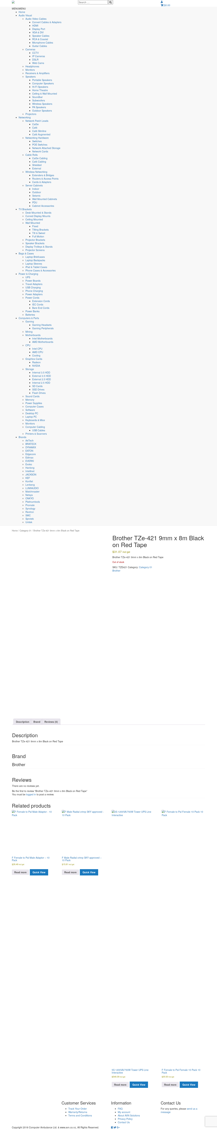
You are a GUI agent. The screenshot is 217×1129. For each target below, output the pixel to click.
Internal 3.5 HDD (41, 372)
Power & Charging (28, 273)
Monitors (30, 69)
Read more (20, 872)
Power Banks (32, 311)
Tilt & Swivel (38, 233)
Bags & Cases (26, 253)
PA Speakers (39, 107)
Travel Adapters (33, 284)
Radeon (36, 362)
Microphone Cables (42, 42)
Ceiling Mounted (34, 219)
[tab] (22, 722)
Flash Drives (39, 393)
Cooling (36, 355)
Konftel (29, 481)
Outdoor (36, 192)
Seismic (36, 195)
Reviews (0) (51, 721)
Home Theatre (40, 90)
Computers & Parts (29, 318)
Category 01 (25, 530)
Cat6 (34, 127)
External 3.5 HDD (41, 376)
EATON (29, 450)
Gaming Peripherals (43, 328)
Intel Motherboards (42, 338)
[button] (19, 8)
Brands (22, 437)
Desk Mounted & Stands (38, 212)
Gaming (29, 321)
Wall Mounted (32, 222)
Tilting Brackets (40, 229)
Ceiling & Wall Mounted (44, 93)
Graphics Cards (33, 359)
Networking (25, 117)
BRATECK (30, 444)
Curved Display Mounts (37, 216)
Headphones (32, 66)
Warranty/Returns (77, 1112)
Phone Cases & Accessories (40, 270)
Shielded (37, 165)
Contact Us (124, 1122)
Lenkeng (30, 484)
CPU (27, 345)
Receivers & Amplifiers (37, 73)
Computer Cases (34, 406)
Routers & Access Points (45, 178)
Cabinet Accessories (43, 205)
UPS (27, 277)
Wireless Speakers (42, 103)
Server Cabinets (34, 185)
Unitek (28, 522)
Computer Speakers (43, 83)
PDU (34, 202)
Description (22, 721)
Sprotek (29, 518)
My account (124, 1112)
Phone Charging (34, 290)
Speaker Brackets (34, 243)
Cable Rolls (31, 154)
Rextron (29, 512)
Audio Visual (25, 15)
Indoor (35, 188)
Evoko (28, 464)
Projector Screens (35, 250)
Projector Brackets (35, 239)
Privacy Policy (125, 1118)
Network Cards (40, 151)
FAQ (120, 1108)
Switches (37, 141)
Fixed (35, 226)
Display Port (38, 29)
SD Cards (37, 386)
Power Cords (32, 297)
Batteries (30, 314)
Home (22, 12)
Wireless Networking (36, 171)
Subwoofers (38, 100)
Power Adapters (34, 294)
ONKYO (29, 498)
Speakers (30, 76)
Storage (29, 369)
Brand (36, 721)
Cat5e (35, 124)
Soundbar (37, 97)
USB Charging (33, 287)
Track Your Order (77, 1108)
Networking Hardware (37, 137)
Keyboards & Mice (35, 420)
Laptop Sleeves (33, 263)
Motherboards (33, 335)
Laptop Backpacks (35, 260)
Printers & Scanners (36, 433)
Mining (29, 331)
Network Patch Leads (36, 120)
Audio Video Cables (35, 18)
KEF (27, 478)
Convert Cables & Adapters (46, 22)
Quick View (39, 872)
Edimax (29, 457)
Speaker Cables (40, 35)
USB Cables (38, 430)
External (36, 168)
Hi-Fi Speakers (40, 86)
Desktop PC (31, 413)
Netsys (29, 495)
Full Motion (38, 236)
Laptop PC (31, 416)
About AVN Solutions (129, 1115)
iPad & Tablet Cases (36, 267)
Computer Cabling (35, 427)
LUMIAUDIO (32, 488)
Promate (30, 505)
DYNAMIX (30, 447)
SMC (28, 515)
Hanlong (29, 467)
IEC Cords (37, 304)
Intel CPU (37, 348)
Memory (29, 399)
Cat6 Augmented (41, 134)
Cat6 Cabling (39, 161)
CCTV (35, 52)
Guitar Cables (39, 46)
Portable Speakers (42, 80)
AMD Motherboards (42, 342)
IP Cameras (38, 56)
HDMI (35, 25)
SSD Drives (38, 389)
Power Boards (33, 280)
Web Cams (38, 63)
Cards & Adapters (41, 182)
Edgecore (30, 454)
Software (30, 410)
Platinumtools (32, 501)
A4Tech (29, 440)
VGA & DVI (38, 32)
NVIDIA (36, 365)
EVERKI (29, 461)
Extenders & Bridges (43, 175)
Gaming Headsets (42, 325)
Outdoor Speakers (42, 110)
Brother (116, 570)
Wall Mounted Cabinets (44, 199)
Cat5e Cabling (39, 158)
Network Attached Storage (46, 148)
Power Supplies (33, 403)
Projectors (30, 114)
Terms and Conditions (80, 1115)
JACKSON (30, 474)
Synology (30, 508)
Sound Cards (32, 396)
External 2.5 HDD (41, 379)
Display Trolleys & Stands (39, 246)
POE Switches (39, 144)
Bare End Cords (40, 308)
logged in (31, 794)
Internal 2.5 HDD (41, 382)
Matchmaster (32, 491)
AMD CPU (37, 352)
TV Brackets (25, 209)
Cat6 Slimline (39, 131)
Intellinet (29, 471)
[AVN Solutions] (13, 1)
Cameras (30, 49)
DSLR (35, 59)
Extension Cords (41, 301)
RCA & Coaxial (40, 39)
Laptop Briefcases (35, 256)
